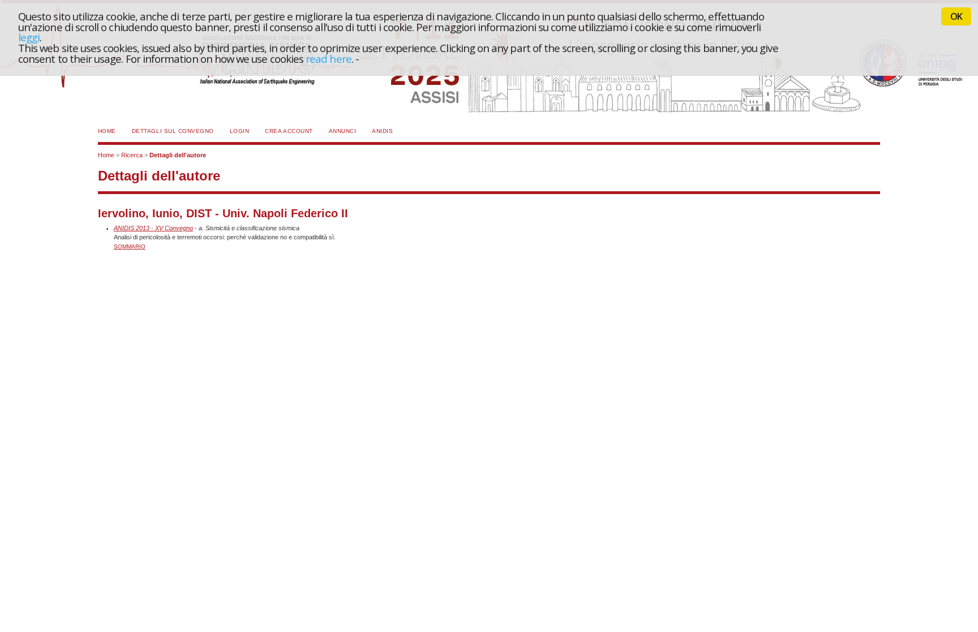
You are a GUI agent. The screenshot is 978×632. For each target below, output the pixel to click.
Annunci (343, 131)
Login (240, 131)
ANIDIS (382, 131)
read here (328, 58)
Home (107, 131)
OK (956, 16)
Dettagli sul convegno (173, 131)
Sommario (129, 246)
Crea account (288, 131)
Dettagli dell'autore (177, 155)
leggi (29, 37)
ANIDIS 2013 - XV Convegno (153, 228)
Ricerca (132, 155)
